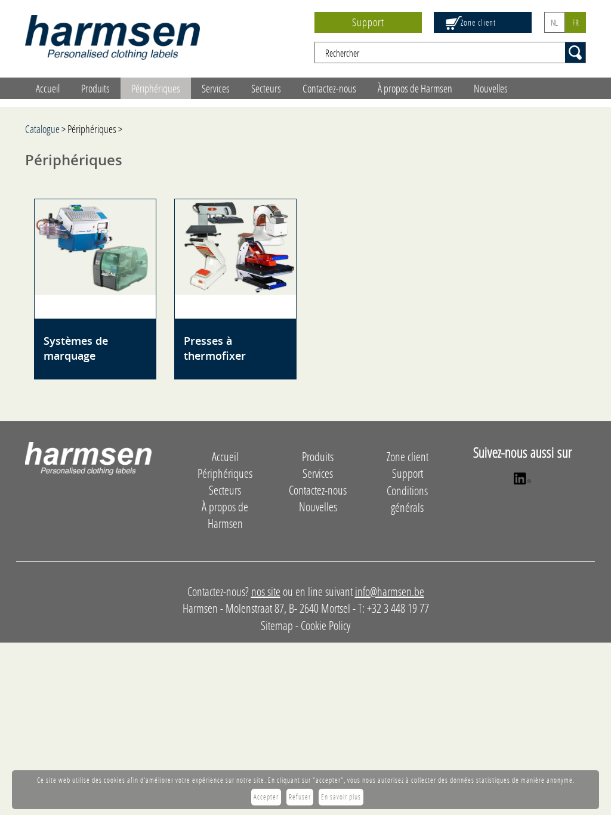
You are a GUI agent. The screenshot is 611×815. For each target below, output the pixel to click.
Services (216, 88)
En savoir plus (341, 796)
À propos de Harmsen (415, 88)
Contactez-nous (329, 88)
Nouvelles (491, 88)
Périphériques (155, 88)
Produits (95, 88)
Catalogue (42, 129)
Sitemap (277, 625)
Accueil (48, 88)
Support (368, 22)
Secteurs (266, 88)
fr (575, 22)
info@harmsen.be (389, 591)
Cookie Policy (325, 625)
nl (554, 22)
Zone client (478, 22)
